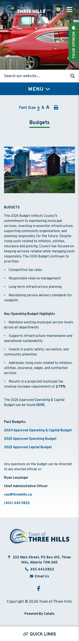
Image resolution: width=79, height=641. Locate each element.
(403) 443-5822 (17, 503)
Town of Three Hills (25, 9)
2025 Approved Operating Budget (30, 439)
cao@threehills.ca (18, 495)
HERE (40, 405)
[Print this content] (55, 107)
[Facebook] (39, 589)
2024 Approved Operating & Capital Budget (38, 430)
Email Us (42, 576)
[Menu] (69, 10)
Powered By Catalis (39, 614)
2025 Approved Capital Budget (28, 447)
